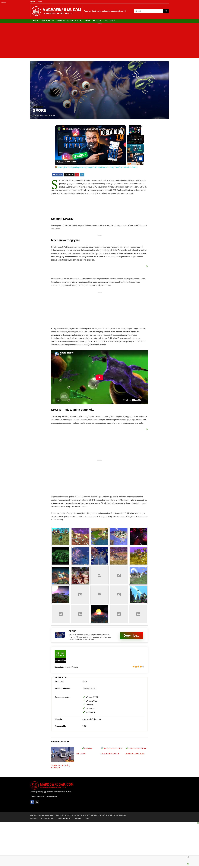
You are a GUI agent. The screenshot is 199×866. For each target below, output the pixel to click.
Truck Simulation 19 (110, 754)
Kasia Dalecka (37, 115)
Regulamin (33, 818)
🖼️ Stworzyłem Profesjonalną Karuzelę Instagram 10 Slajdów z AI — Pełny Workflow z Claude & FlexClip (90, 128)
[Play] (128, 133)
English (32, 2)
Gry (34, 21)
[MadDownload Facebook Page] (32, 802)
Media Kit (78, 818)
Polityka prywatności (47, 818)
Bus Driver (80, 754)
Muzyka (97, 21)
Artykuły (109, 21)
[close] (188, 857)
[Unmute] (130, 133)
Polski (40, 2)
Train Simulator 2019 (134, 754)
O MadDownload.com (64, 818)
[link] (59, 129)
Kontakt (87, 818)
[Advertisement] (99, 42)
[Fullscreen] (141, 133)
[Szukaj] (166, 11)
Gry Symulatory (48, 64)
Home (34, 64)
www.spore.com (89, 688)
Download (131, 635)
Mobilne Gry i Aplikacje (69, 21)
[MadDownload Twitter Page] (37, 802)
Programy (46, 21)
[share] (121, 128)
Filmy (87, 21)
